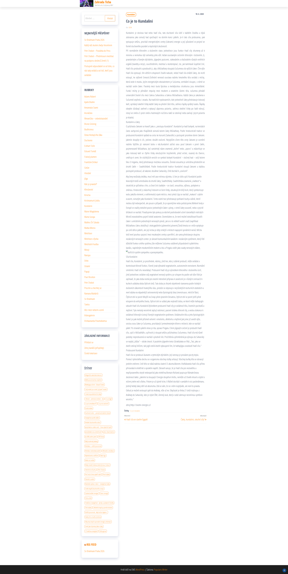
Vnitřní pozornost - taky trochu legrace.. (96, 512)
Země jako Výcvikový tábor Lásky (94, 526)
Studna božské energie (91, 493)
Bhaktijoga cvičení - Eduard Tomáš (94, 384)
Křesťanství (88, 189)
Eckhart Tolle (89, 145)
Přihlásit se (88, 342)
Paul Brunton (89, 277)
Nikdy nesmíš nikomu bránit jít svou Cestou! (97, 465)
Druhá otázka (88, 408)
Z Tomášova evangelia (91, 531)
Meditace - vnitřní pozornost (93, 446)
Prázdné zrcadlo (89, 479)
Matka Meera (89, 227)
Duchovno (88, 140)
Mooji (86, 249)
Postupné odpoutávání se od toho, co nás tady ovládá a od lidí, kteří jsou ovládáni (99, 70)
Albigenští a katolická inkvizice (93, 375)
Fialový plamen (90, 156)
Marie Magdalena (91, 211)
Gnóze (86, 167)
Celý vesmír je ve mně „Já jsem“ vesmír (96, 389)
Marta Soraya (89, 216)
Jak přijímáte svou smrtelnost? (93, 432)
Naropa (87, 255)
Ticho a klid (88, 498)
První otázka (106, 474)
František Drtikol (91, 162)
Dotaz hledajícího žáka (93, 135)
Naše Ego (103, 455)
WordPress (140, 569)
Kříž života (101, 436)
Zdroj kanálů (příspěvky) (94, 347)
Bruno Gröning (90, 123)
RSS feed (91, 544)
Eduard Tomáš (90, 151)
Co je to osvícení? (103, 403)
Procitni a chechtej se (92, 288)
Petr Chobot (89, 282)
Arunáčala (88, 113)
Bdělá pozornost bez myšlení (93, 380)
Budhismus (89, 129)
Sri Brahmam (89, 299)
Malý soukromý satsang (91, 441)
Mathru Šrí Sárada (91, 222)
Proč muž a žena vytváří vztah (93, 474)
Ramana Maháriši (91, 293)
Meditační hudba (91, 244)
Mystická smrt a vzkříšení (91, 455)
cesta (130, 27)
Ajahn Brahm (89, 102)
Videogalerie (89, 315)
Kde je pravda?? (90, 184)
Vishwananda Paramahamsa (95, 320)
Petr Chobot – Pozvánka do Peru (97, 50)
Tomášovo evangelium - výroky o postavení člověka (99, 503)
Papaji (87, 271)
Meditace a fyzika (91, 238)
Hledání (87, 173)
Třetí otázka (88, 507)
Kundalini (131, 14)
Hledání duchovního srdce (92, 422)
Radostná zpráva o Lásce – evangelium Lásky (97, 484)
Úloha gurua (102, 531)
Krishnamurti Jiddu (92, 200)
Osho (86, 260)
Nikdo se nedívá (89, 460)
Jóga (86, 178)
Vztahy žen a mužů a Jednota (93, 517)
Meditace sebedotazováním (93, 451)
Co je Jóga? (109, 399)
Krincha (87, 195)
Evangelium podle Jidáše (92, 418)
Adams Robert (90, 96)
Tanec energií (104, 493)
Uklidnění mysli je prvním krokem (102, 507)
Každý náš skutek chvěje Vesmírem (98, 45)
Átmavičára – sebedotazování (96, 118)
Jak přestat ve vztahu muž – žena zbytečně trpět (98, 427)
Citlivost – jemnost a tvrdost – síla (94, 399)
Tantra (86, 304)
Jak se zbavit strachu (108, 432)
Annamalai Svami (91, 107)
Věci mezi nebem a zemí (94, 310)
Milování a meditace (108, 451)
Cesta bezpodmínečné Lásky (93, 394)
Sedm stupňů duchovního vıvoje (94, 488)
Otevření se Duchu (90, 470)
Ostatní (87, 266)
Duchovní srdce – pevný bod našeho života (97, 413)
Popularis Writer (160, 569)
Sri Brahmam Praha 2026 (94, 39)
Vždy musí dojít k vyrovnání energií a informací (98, 522)
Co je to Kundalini (135, 411)
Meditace (88, 233)
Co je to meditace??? (91, 403)
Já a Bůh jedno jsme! (91, 436)
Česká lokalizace (90, 353)
